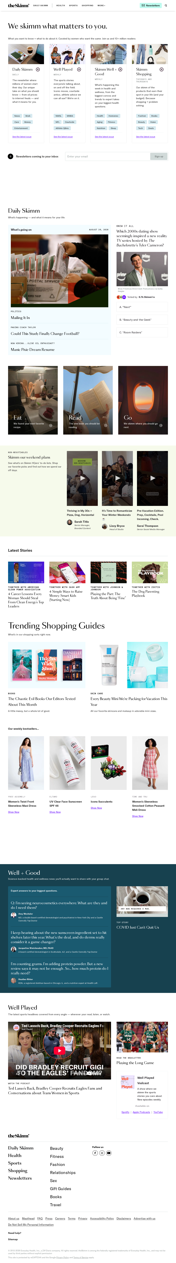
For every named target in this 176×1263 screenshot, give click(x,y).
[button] (26, 93)
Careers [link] (60, 1218)
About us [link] (13, 1218)
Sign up (159, 156)
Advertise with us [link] (144, 1218)
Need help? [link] (14, 1232)
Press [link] (48, 1218)
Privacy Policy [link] (62, 1257)
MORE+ (101, 5)
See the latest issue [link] (21, 136)
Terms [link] (71, 1218)
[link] (18, 5)
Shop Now (13, 812)
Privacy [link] (82, 1218)
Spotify (125, 1112)
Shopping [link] (88, 5)
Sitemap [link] (13, 1239)
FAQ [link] (40, 1218)
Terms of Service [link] (80, 1257)
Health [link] (60, 5)
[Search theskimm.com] (166, 5)
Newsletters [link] (20, 1178)
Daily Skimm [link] (40, 5)
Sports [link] (73, 5)
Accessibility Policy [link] (102, 1218)
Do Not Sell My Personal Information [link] (31, 1224)
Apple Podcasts (141, 1112)
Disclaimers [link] (124, 1218)
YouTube (158, 1112)
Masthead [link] (28, 1218)
